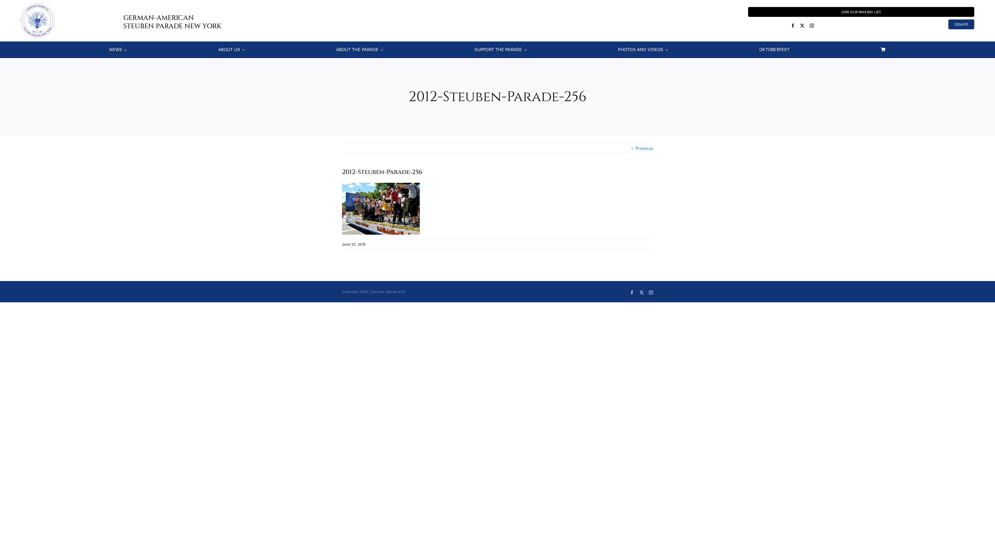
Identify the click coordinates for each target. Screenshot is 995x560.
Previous (644, 148)
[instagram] (812, 26)
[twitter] (802, 26)
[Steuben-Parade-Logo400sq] (37, 6)
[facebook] (793, 26)
